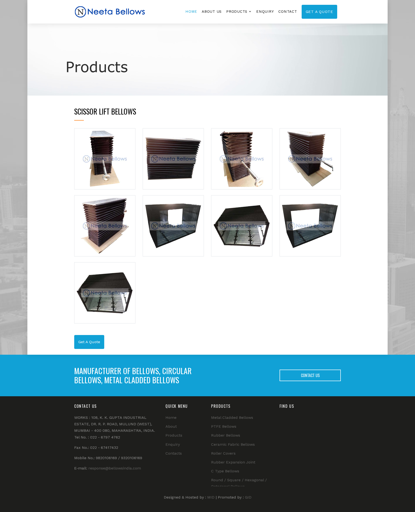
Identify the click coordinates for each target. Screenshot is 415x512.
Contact (287, 11)
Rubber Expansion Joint (233, 462)
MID (210, 497)
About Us (212, 11)
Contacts (173, 453)
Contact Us (310, 375)
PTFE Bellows (223, 426)
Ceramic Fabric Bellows (233, 444)
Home (191, 11)
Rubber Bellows (225, 435)
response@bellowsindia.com (114, 468)
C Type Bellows (225, 471)
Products (236, 11)
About (171, 426)
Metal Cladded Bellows (232, 417)
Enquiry (265, 11)
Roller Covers (223, 453)
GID (248, 497)
